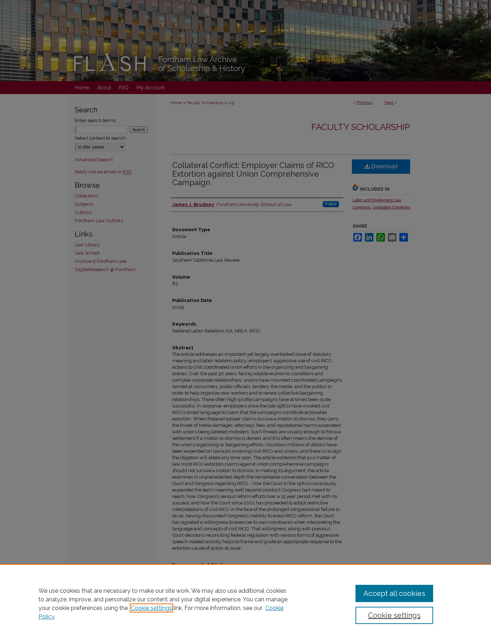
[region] (245, 603)
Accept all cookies (394, 593)
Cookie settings (151, 608)
